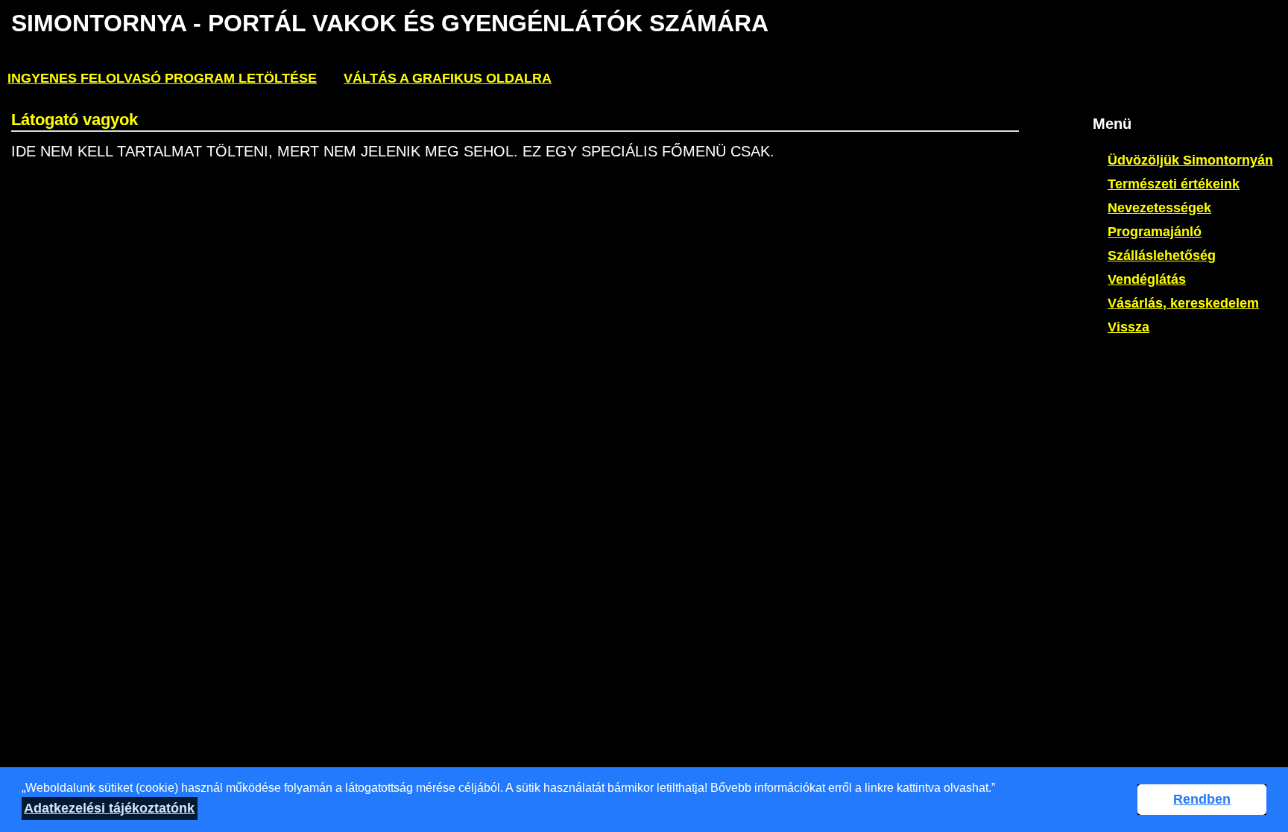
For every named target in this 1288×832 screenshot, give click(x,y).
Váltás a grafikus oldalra (448, 78)
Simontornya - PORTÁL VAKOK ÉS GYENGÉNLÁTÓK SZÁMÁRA (389, 23)
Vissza (1128, 327)
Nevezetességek (1159, 207)
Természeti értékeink (1174, 184)
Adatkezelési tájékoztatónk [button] (109, 808)
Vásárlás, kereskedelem (1183, 303)
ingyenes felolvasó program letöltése (162, 78)
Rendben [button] (1202, 799)
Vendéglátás (1147, 279)
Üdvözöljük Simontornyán (1190, 160)
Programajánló (1155, 231)
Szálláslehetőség (1162, 255)
